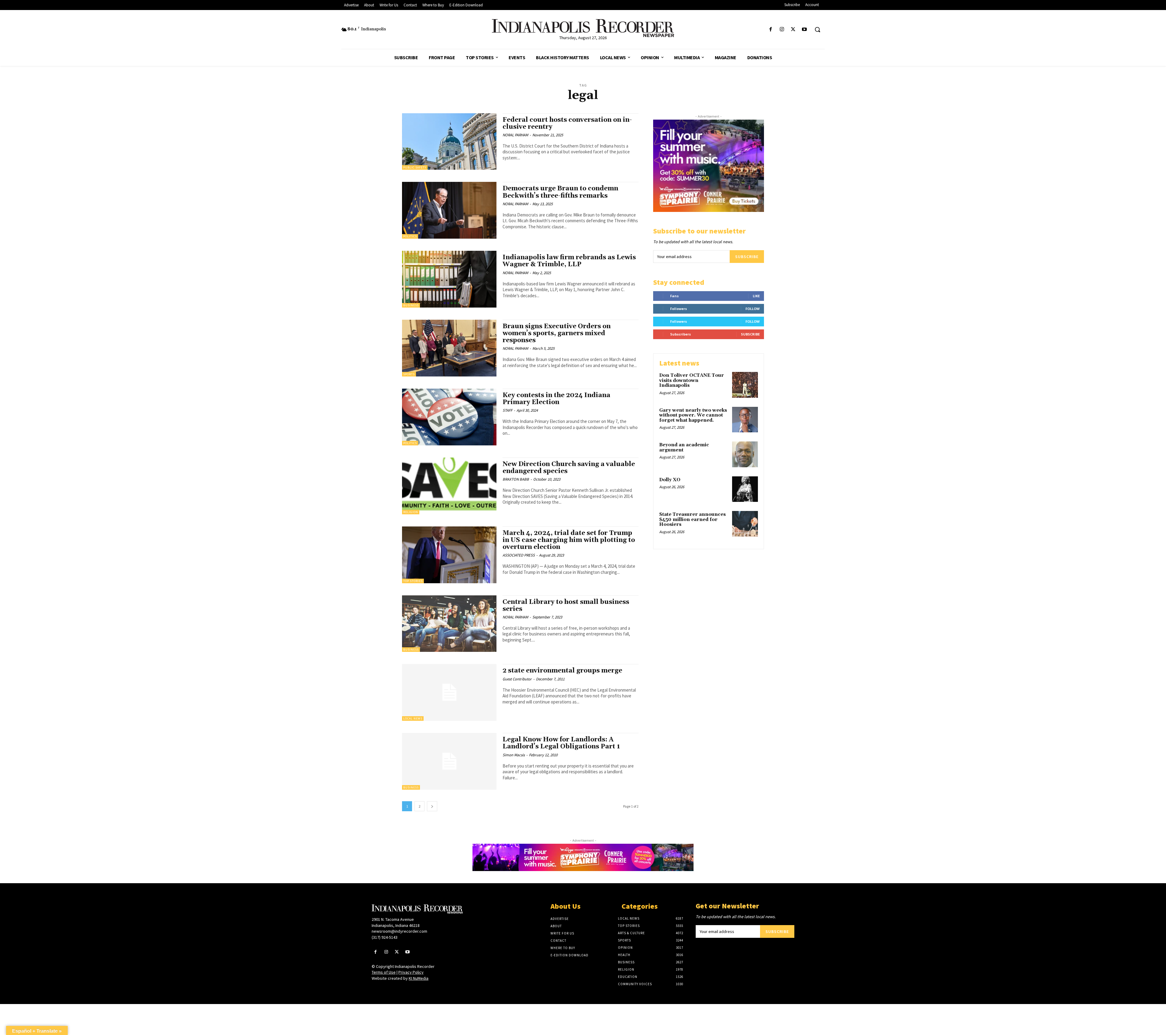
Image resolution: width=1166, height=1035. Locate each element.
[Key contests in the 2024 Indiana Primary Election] (449, 417)
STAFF (507, 410)
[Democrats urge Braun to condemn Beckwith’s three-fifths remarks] (449, 210)
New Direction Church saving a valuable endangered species (569, 467)
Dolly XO (669, 480)
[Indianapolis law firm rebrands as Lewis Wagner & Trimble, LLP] (449, 279)
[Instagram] (782, 30)
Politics (410, 236)
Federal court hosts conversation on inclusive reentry (567, 123)
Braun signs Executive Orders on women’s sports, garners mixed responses (557, 333)
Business (411, 305)
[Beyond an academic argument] (745, 454)
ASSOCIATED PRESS (519, 555)
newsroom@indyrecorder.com (399, 931)
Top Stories (413, 581)
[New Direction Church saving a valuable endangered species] (449, 486)
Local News (412, 718)
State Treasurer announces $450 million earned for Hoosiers (692, 519)
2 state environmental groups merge (562, 671)
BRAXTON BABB (516, 479)
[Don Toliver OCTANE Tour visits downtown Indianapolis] (745, 385)
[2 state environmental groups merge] (449, 692)
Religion (410, 512)
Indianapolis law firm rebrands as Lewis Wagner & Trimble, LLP (569, 261)
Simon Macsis (514, 755)
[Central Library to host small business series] (449, 623)
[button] (817, 29)
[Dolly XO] (745, 489)
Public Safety (414, 167)
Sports (409, 374)
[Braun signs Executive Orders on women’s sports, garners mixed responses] (449, 348)
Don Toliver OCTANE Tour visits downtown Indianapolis (691, 380)
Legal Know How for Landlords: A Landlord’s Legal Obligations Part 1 (561, 743)
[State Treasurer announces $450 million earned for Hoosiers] (745, 524)
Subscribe (747, 256)
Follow (752, 308)
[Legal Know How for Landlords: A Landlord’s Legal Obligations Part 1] (449, 761)
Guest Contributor (517, 679)
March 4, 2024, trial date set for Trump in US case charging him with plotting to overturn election (569, 540)
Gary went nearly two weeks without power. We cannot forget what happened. (693, 415)
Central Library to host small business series (566, 605)
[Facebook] (770, 30)
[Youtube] (804, 30)
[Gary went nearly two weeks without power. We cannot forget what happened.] (745, 420)
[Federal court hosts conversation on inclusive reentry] (449, 141)
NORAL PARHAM (515, 135)
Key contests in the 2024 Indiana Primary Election (556, 398)
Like (756, 296)
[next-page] (432, 806)
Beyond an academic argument (684, 447)
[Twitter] (793, 30)
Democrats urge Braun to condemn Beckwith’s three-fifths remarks (560, 192)
